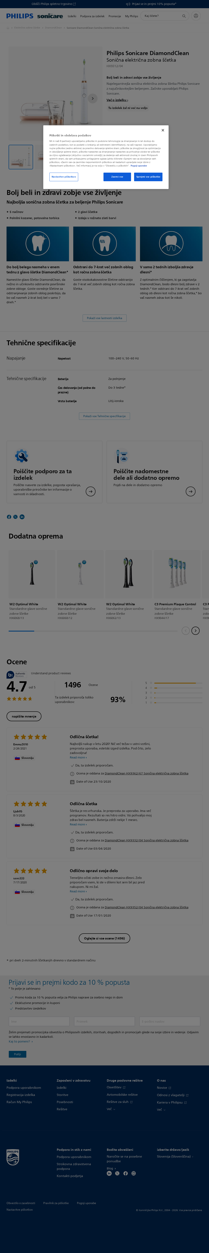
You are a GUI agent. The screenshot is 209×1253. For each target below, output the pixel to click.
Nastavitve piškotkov (64, 177)
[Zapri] (162, 130)
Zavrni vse (117, 177)
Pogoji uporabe (139, 166)
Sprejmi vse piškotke (148, 177)
